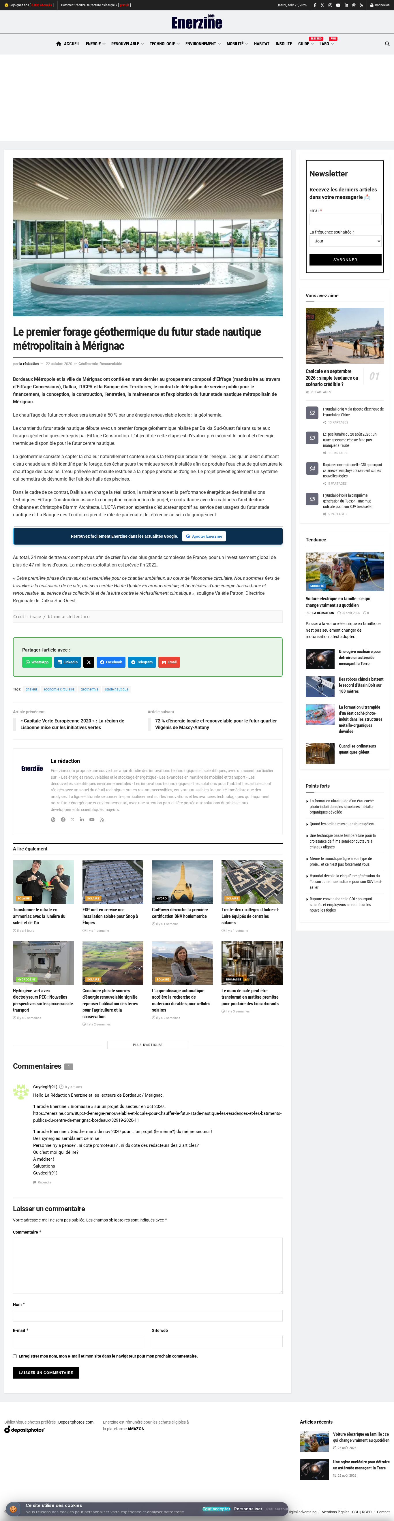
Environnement (200, 43)
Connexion (382, 5)
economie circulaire (59, 689)
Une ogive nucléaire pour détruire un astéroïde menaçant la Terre (360, 657)
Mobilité (235, 43)
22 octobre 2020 (59, 364)
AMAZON (136, 1428)
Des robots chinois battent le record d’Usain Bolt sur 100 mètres (361, 685)
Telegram (144, 662)
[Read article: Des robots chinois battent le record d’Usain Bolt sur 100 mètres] (320, 686)
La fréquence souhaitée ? (331, 232)
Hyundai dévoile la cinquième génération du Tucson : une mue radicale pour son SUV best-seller (348, 501)
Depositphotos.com (75, 1422)
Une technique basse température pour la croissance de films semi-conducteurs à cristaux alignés (343, 841)
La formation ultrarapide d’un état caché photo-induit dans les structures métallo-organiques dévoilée (360, 719)
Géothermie (88, 364)
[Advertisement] (197, 97)
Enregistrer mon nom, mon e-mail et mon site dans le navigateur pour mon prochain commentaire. (108, 1356)
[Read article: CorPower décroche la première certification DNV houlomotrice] (182, 882)
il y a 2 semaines (28, 1018)
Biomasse (233, 979)
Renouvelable (125, 43)
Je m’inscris (361, 1504)
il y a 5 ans (73, 1087)
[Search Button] (387, 43)
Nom (19, 1304)
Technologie (162, 43)
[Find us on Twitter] (322, 5)
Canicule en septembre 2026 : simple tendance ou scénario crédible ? (332, 377)
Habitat (261, 43)
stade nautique (116, 689)
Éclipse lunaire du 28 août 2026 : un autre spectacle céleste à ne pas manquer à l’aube (350, 440)
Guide (305, 42)
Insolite (284, 43)
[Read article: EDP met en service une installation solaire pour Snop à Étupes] (112, 882)
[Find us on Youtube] (338, 5)
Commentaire (27, 1232)
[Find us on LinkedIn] (346, 5)
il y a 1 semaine (97, 931)
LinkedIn (70, 662)
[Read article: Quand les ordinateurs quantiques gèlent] (320, 753)
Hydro (162, 898)
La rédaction (29, 364)
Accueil (72, 43)
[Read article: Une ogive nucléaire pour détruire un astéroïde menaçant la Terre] (320, 659)
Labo (326, 42)
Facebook (113, 662)
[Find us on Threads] (354, 5)
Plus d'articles (148, 1045)
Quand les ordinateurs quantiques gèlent (342, 824)
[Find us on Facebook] (315, 5)
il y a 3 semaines (237, 1011)
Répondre (44, 1182)
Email (171, 662)
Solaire (24, 898)
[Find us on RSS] (361, 5)
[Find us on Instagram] (330, 5)
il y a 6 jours (25, 931)
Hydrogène (27, 979)
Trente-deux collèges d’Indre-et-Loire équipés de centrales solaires (250, 916)
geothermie (89, 689)
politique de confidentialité (190, 1514)
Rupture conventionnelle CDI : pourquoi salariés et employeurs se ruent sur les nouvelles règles (352, 470)
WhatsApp (39, 662)
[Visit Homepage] (197, 21)
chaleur (31, 689)
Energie (93, 43)
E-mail (21, 1330)
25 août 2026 (350, 613)
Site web (160, 1330)
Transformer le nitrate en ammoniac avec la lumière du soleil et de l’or (39, 916)
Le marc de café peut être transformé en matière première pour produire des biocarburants (250, 997)
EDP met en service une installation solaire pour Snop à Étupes (110, 916)
